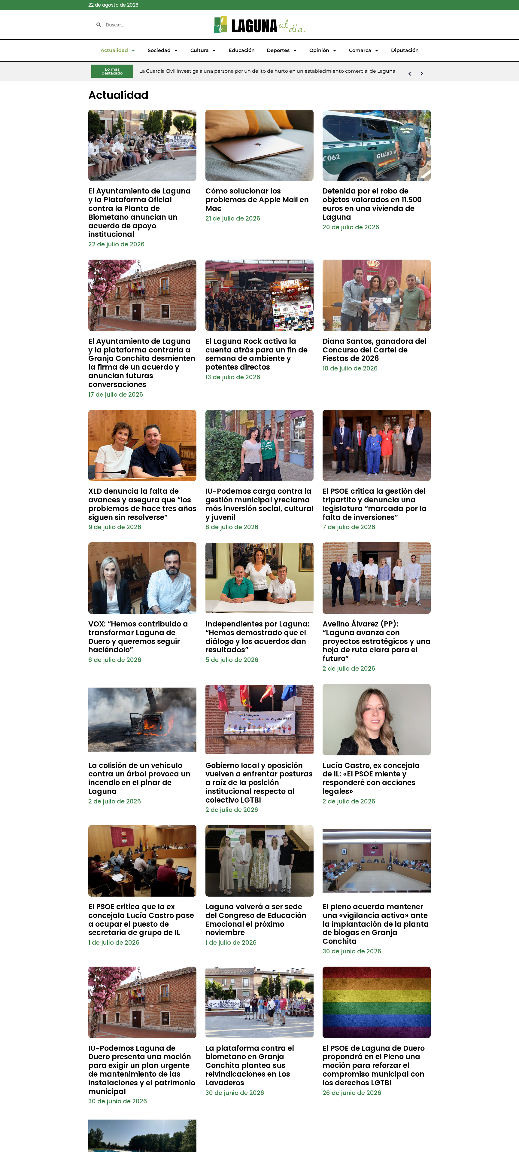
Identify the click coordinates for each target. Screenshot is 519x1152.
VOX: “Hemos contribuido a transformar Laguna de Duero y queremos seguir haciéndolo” (138, 637)
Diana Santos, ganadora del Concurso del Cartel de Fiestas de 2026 (374, 350)
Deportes (278, 50)
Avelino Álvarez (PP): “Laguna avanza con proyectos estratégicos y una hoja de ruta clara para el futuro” (377, 641)
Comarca (360, 50)
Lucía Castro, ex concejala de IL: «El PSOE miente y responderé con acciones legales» (371, 778)
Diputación (405, 50)
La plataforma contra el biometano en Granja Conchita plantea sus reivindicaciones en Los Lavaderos (249, 1065)
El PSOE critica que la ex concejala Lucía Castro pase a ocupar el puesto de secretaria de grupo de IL (141, 919)
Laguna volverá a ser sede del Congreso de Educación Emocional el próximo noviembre (255, 919)
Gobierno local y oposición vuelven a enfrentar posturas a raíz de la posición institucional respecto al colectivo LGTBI (259, 782)
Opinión (319, 50)
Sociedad (159, 50)
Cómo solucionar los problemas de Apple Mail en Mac (257, 199)
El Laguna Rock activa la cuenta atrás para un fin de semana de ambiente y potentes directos (256, 354)
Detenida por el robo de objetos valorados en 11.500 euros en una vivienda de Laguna (372, 204)
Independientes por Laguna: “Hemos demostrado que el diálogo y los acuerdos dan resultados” (257, 637)
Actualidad (114, 50)
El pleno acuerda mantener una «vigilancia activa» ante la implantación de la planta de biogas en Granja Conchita (376, 924)
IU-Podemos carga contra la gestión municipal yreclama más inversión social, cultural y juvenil (259, 504)
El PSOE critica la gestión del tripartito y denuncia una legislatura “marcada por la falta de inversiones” (375, 504)
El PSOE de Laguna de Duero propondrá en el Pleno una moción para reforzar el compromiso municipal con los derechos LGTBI (374, 1065)
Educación (242, 50)
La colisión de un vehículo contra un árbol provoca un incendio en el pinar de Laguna (139, 778)
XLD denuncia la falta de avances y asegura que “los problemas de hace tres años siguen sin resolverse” (142, 504)
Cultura (199, 50)
